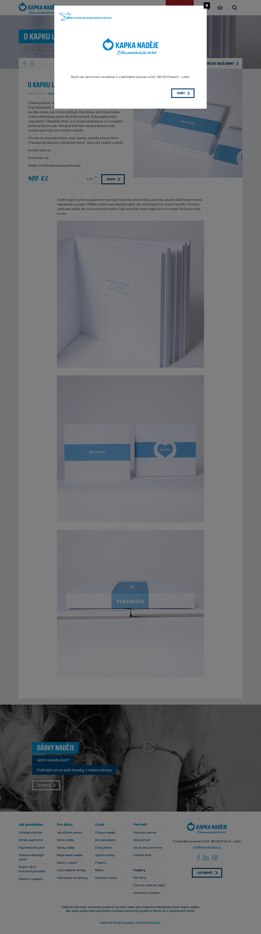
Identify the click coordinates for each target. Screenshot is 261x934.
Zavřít (181, 93)
